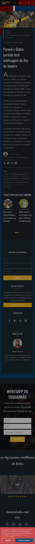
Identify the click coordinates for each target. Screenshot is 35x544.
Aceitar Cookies (24, 540)
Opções (8, 540)
